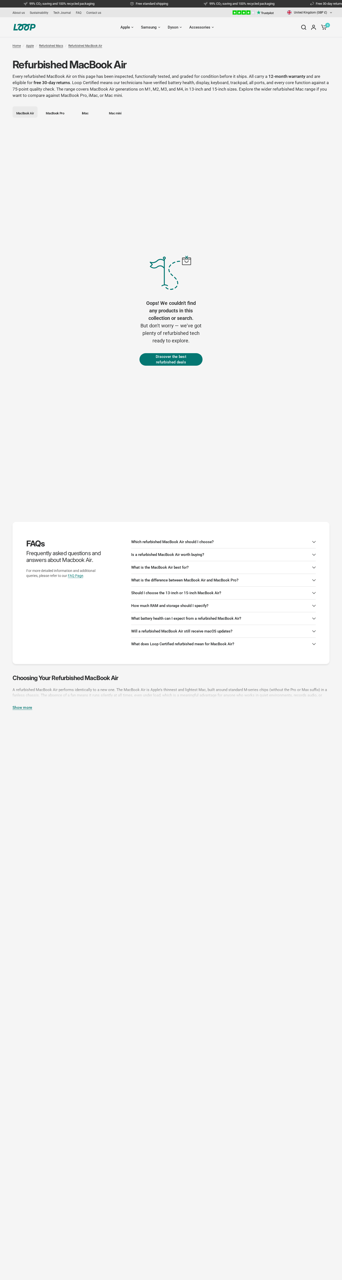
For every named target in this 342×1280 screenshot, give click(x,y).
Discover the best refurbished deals (171, 359)
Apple (30, 46)
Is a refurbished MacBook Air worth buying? (167, 554)
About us (19, 13)
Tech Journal (62, 13)
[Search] (304, 27)
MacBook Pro (74, 95)
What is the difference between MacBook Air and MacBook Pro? (184, 580)
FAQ (78, 13)
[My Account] (313, 27)
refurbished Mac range (294, 89)
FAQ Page (75, 576)
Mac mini (113, 95)
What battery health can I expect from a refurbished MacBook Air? (186, 618)
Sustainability (39, 13)
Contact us (93, 13)
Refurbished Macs (51, 46)
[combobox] (309, 12)
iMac (93, 95)
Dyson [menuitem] (173, 27)
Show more (22, 708)
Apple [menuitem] (125, 27)
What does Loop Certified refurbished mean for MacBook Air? (182, 644)
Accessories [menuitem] (199, 27)
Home (17, 46)
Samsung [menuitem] (149, 27)
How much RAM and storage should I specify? (169, 605)
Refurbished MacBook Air (85, 46)
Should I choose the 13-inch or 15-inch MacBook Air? (176, 593)
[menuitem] (20, 13)
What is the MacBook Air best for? (160, 567)
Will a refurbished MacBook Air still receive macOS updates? (181, 631)
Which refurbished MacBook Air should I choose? (172, 542)
